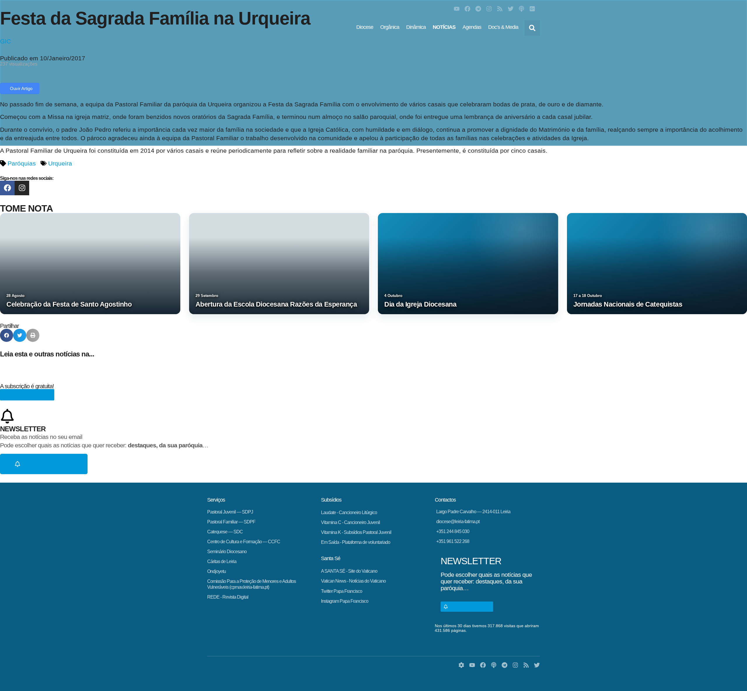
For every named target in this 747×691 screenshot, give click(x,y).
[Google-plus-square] (532, 9)
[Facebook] (467, 9)
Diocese (364, 27)
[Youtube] (457, 9)
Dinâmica (416, 27)
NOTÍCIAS (444, 27)
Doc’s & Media (503, 27)
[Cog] (461, 665)
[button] (532, 28)
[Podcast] (521, 9)
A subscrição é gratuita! (27, 386)
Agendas (471, 27)
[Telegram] (478, 9)
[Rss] (500, 9)
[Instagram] (489, 9)
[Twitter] (511, 9)
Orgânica (389, 27)
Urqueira (60, 163)
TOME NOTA (26, 208)
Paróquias (22, 163)
